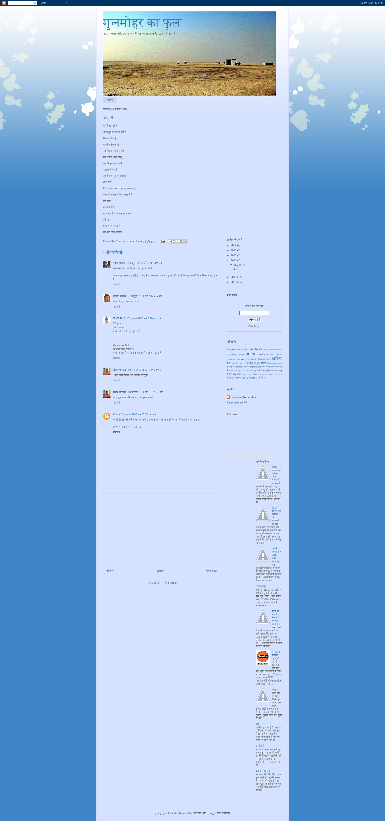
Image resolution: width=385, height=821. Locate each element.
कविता (277, 358)
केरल (229, 363)
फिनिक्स (279, 367)
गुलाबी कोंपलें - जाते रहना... (132, 426)
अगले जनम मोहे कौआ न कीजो (276, 553)
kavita (253, 349)
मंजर (228, 370)
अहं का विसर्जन (263, 770)
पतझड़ (275, 689)
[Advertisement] (161, 530)
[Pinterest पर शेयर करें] (185, 241)
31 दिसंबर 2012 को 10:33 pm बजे (138, 414)
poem (251, 353)
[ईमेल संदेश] (163, 241)
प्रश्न (263, 367)
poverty (278, 354)
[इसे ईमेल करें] (170, 241)
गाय (244, 363)
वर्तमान (244, 374)
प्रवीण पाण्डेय (119, 296)
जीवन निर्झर (261, 586)
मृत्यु (280, 370)
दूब (234, 367)
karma (246, 349)
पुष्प (255, 367)
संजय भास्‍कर (120, 369)
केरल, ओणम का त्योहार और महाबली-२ (276, 473)
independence (234, 349)
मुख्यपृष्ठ (160, 570)
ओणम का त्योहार (264, 359)
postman (270, 354)
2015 (234, 250)
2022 (234, 245)
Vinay (116, 414)
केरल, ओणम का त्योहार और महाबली (276, 514)
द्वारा (258, 326)
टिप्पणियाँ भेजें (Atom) (167, 582)
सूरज (234, 377)
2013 (234, 255)
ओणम (253, 359)
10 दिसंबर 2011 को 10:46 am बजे (145, 369)
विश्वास (255, 374)
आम (242, 359)
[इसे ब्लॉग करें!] (174, 241)
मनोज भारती (119, 262)
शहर (276, 374)
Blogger (212, 813)
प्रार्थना (269, 367)
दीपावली (229, 367)
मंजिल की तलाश (276, 653)
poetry (261, 354)
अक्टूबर (238, 264)
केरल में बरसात (237, 363)
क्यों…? (259, 723)
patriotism (232, 354)
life (260, 349)
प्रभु (259, 367)
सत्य (280, 374)
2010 (234, 277)
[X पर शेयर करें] (178, 241)
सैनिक (238, 378)
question (231, 359)
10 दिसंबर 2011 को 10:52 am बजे (145, 392)
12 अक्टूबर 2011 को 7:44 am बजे (144, 296)
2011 (234, 260)
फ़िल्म (263, 377)
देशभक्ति (239, 367)
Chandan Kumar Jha (243, 397)
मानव (263, 370)
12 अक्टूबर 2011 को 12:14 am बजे (144, 262)
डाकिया (269, 363)
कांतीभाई (260, 745)
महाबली (256, 370)
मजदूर (238, 371)
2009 (234, 282)
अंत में (235, 269)
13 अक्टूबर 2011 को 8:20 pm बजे (144, 318)
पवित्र (251, 367)
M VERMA (119, 318)
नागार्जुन (245, 367)
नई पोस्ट (110, 570)
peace (241, 354)
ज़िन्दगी (257, 377)
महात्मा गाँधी (248, 371)
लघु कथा (237, 374)
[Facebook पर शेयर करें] (182, 241)
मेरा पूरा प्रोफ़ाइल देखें (237, 402)
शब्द (260, 374)
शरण (264, 374)
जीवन (263, 363)
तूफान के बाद (277, 363)
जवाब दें (116, 284)
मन (242, 371)
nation (266, 349)
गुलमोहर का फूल (142, 22)
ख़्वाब (252, 378)
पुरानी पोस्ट (211, 570)
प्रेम (273, 367)
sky (238, 359)
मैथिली (229, 374)
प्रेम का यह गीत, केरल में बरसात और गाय (276, 617)
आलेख (247, 359)
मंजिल (233, 371)
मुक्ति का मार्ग (272, 370)
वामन (250, 374)
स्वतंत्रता (245, 377)
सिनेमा (229, 378)
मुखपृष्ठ (110, 100)
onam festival (276, 349)
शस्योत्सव (270, 374)
